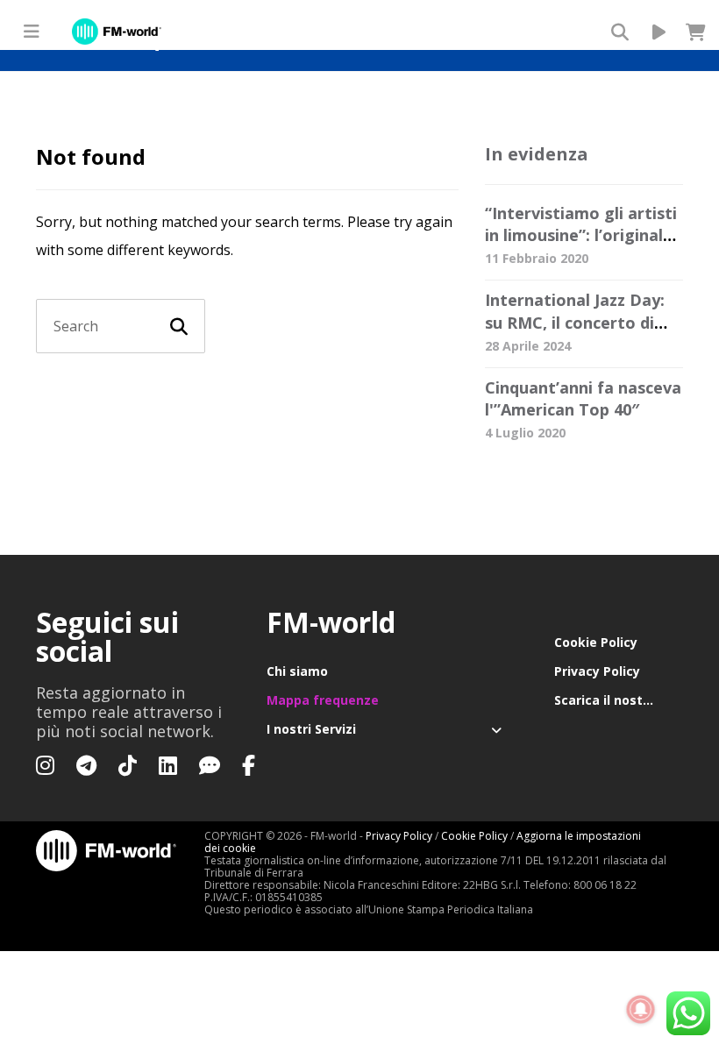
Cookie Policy (595, 642)
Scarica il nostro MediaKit (618, 700)
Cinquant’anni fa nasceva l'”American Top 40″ (583, 398)
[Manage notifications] (641, 1010)
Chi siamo (297, 671)
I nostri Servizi (311, 729)
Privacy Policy (597, 671)
